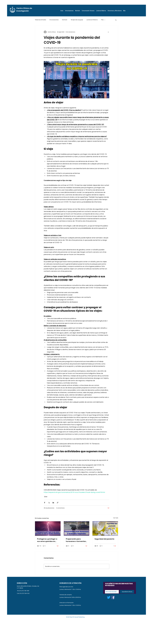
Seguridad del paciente (104, 539)
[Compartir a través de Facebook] (44, 502)
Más (102, 19)
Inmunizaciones (54, 19)
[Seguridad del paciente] (105, 528)
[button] (116, 20)
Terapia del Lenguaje (77, 19)
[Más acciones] (108, 32)
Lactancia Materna (92, 19)
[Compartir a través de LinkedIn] (53, 502)
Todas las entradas (40, 19)
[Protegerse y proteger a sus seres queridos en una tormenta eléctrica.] (48, 528)
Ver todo (115, 518)
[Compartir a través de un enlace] (57, 502)
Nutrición (64, 19)
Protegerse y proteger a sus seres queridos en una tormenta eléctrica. (47, 540)
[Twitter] (108, 597)
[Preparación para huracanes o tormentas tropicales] (76, 528)
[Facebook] (113, 597)
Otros (45, 496)
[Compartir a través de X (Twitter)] (49, 502)
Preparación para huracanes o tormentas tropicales (76, 540)
